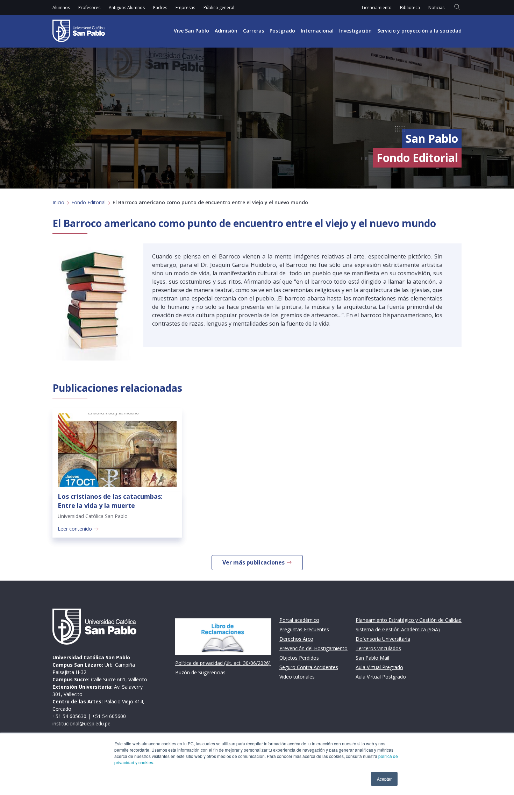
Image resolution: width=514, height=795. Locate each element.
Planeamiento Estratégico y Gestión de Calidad (409, 620)
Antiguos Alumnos (127, 7)
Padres (160, 7)
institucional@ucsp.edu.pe (81, 723)
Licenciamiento (377, 7)
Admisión (226, 30)
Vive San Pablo (191, 30)
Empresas (185, 7)
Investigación (355, 30)
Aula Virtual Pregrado (379, 667)
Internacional (317, 30)
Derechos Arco (296, 639)
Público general (219, 7)
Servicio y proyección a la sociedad (419, 30)
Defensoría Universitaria (383, 639)
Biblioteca (410, 7)
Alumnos (61, 7)
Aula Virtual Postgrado (381, 676)
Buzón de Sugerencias (200, 672)
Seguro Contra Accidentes (308, 667)
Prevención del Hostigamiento (313, 648)
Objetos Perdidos (299, 657)
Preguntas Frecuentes (304, 629)
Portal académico (299, 620)
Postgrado (282, 30)
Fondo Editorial (88, 202)
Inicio (58, 202)
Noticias (436, 7)
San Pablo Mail (372, 657)
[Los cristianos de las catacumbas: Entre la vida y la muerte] (117, 450)
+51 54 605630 (69, 716)
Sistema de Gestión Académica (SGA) (398, 629)
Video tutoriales (297, 676)
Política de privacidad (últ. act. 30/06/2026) (223, 663)
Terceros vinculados (378, 648)
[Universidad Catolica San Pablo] (78, 31)
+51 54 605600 (109, 716)
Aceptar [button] (384, 779)
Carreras (253, 30)
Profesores (89, 7)
